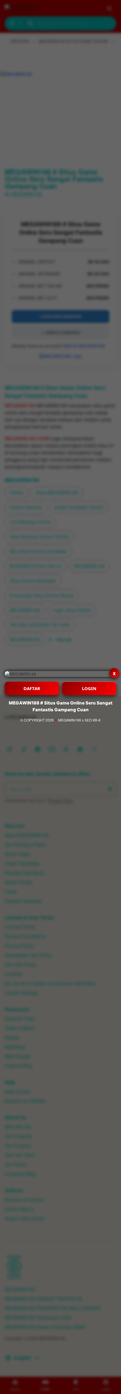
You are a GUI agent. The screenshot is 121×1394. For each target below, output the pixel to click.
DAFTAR (31, 688)
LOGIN (89, 688)
